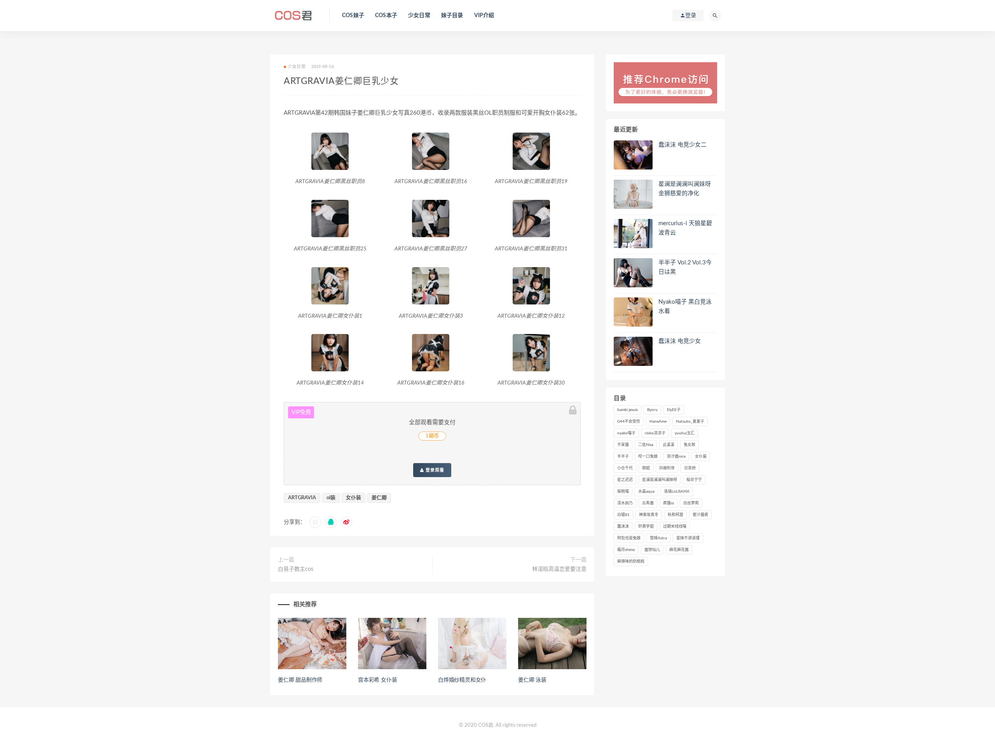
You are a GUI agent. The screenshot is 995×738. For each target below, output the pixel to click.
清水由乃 (625, 503)
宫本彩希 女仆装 (377, 680)
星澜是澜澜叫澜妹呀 (659, 480)
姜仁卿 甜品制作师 (300, 680)
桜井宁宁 (694, 480)
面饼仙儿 (652, 550)
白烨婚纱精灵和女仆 (462, 680)
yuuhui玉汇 (685, 433)
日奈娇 (690, 468)
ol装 (330, 497)
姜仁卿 (379, 497)
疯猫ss (668, 503)
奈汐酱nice (676, 456)
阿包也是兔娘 (629, 538)
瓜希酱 (648, 503)
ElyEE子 (674, 410)
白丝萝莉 (691, 503)
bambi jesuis (627, 410)
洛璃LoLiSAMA (677, 491)
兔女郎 (689, 445)
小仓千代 (625, 468)
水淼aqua (646, 491)
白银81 (623, 515)
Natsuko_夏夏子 (690, 421)
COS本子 (386, 15)
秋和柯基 (675, 515)
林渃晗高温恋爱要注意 (559, 569)
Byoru (652, 410)
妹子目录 (452, 15)
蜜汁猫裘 (700, 515)
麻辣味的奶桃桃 (630, 561)
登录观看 (434, 470)
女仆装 (353, 497)
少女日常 (419, 15)
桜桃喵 (623, 491)
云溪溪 (668, 445)
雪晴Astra (658, 538)
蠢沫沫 (623, 526)
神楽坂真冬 (648, 515)
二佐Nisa (645, 445)
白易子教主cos (295, 569)
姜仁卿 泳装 (532, 680)
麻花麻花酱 (679, 550)
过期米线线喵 (674, 526)
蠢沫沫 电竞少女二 (682, 145)
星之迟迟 (625, 480)
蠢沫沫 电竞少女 (679, 341)
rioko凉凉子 (655, 433)
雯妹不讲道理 (688, 538)
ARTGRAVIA (302, 497)
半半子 (623, 456)
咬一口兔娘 (648, 456)
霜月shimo (626, 550)
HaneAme (658, 421)
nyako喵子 (626, 433)
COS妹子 (353, 15)
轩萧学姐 (646, 526)
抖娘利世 (667, 468)
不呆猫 (623, 445)
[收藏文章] (315, 522)
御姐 (646, 468)
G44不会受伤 (628, 421)
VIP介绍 (484, 15)
